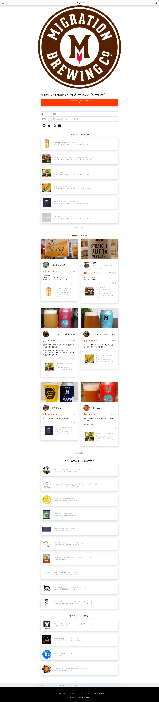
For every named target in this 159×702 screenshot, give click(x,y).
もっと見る (79, 227)
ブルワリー (49, 685)
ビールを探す (57, 693)
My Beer (80, 2)
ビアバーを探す (81, 693)
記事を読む (102, 693)
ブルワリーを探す (68, 693)
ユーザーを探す (93, 693)
